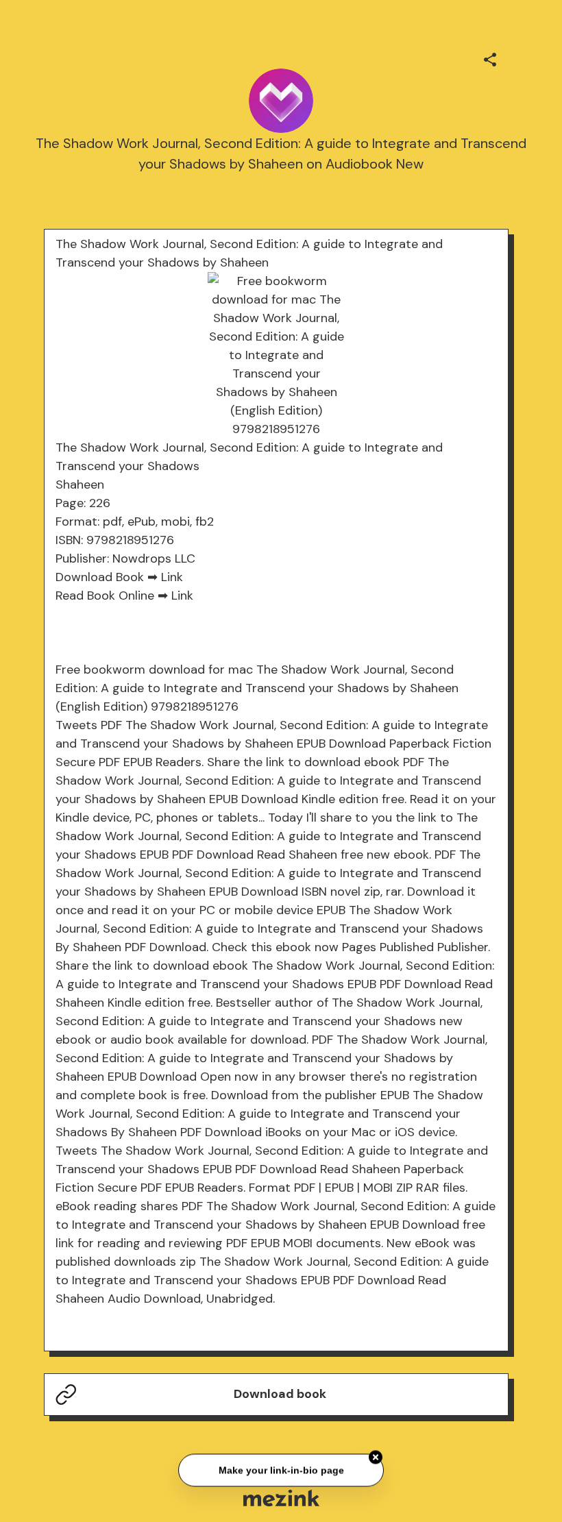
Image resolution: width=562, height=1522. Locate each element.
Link (172, 577)
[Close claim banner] (375, 1456)
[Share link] (490, 57)
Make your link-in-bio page (280, 1468)
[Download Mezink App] (281, 1497)
